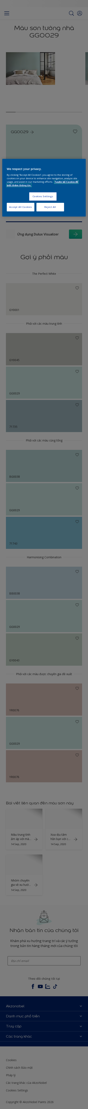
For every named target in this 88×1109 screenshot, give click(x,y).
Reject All (50, 206)
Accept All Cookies (20, 206)
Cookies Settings (43, 196)
